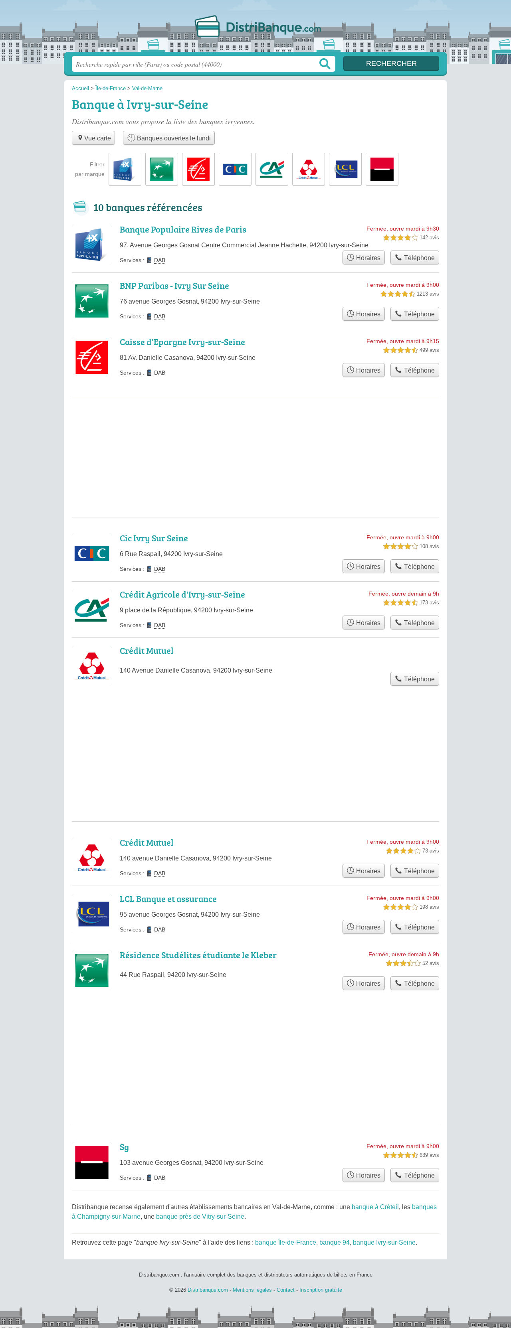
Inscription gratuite (320, 1290)
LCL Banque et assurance (168, 898)
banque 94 (334, 1242)
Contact (286, 1290)
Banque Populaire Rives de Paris (183, 229)
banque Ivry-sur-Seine (384, 1242)
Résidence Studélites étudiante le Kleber (198, 955)
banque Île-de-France (285, 1242)
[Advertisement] (255, 430)
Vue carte (97, 138)
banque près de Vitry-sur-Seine (200, 1216)
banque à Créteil (375, 1207)
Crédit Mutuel (147, 650)
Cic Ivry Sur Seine (154, 538)
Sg (124, 1147)
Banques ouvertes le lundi (173, 138)
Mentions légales (252, 1290)
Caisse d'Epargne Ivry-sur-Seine (182, 341)
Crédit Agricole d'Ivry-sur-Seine (182, 594)
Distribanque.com (255, 28)
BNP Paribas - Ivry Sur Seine (174, 285)
